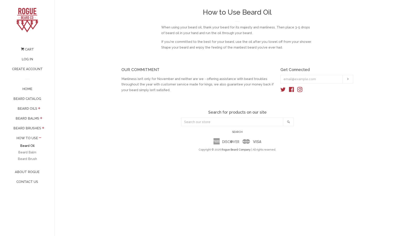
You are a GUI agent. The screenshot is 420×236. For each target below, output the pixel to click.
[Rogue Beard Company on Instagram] (300, 90)
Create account (27, 69)
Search (237, 132)
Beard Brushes (27, 128)
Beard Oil (27, 146)
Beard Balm (27, 152)
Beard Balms (27, 118)
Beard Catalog (27, 99)
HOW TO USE (27, 138)
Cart (29, 49)
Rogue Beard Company (236, 149)
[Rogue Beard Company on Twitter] (283, 90)
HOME (27, 89)
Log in (27, 59)
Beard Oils (27, 109)
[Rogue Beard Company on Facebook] (291, 90)
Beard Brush (27, 159)
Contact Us (27, 182)
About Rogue (27, 172)
